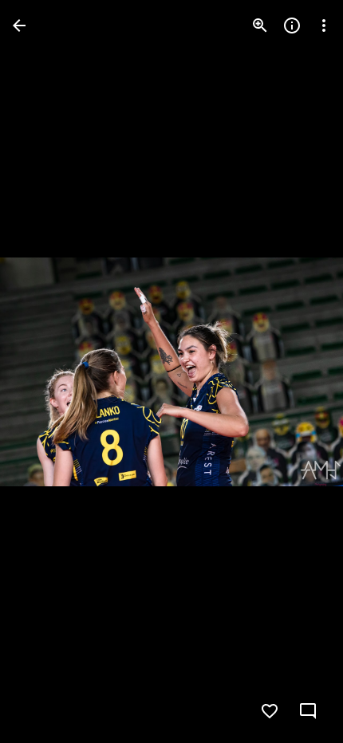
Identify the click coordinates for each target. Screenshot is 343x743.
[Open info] (292, 25)
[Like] (269, 711)
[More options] (324, 25)
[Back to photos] (19, 25)
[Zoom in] (260, 25)
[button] (44, 371)
